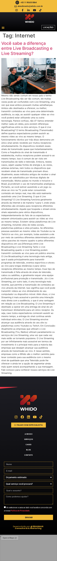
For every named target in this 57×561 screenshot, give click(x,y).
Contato (28, 455)
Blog (28, 450)
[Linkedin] (28, 417)
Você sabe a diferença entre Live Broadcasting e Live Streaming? (26, 48)
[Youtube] (34, 10)
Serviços (28, 439)
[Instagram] (16, 10)
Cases (28, 445)
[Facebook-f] (22, 10)
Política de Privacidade (20, 511)
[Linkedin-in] (28, 10)
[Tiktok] (40, 10)
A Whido (28, 434)
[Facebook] (22, 417)
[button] (3, 27)
